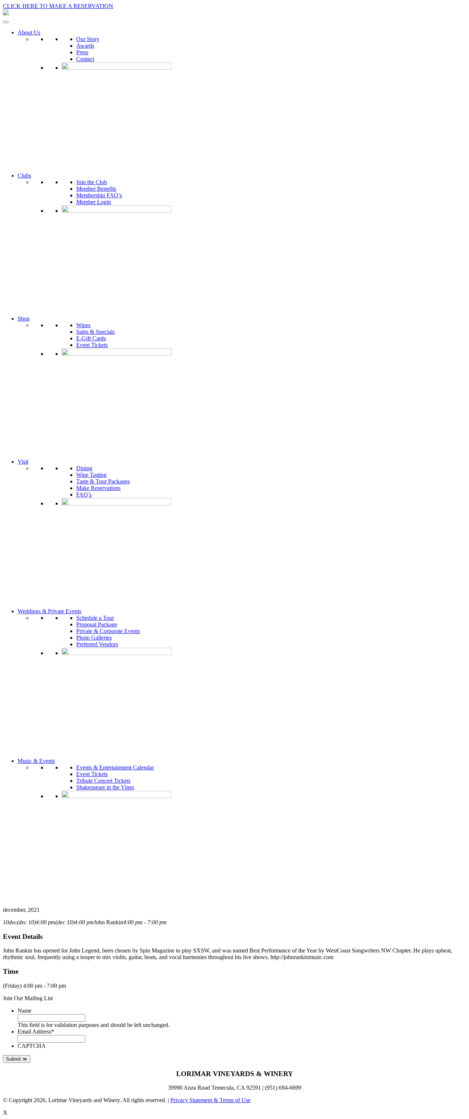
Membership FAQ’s (99, 195)
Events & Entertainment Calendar (115, 767)
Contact (85, 59)
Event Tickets (92, 345)
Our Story (87, 39)
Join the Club (91, 182)
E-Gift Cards (91, 338)
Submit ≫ (16, 1059)
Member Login (93, 202)
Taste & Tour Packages (103, 481)
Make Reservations (98, 488)
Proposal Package (96, 624)
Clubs (24, 175)
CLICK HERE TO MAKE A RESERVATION (58, 6)
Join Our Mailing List (28, 998)
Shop (24, 318)
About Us (29, 32)
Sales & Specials (95, 332)
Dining (84, 468)
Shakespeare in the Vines (105, 787)
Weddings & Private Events (49, 611)
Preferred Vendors (97, 644)
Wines (83, 325)
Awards (85, 46)
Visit (23, 461)
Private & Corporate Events (108, 631)
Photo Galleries (94, 638)
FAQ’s (84, 494)
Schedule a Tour (95, 618)
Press (82, 52)
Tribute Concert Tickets (103, 781)
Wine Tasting (91, 475)
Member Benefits (96, 189)
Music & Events (36, 761)
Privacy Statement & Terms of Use (210, 1100)
